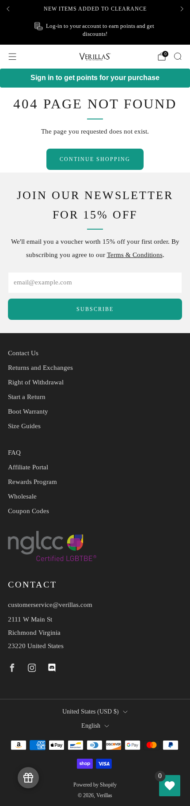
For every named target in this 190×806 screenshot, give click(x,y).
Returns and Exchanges (40, 367)
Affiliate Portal (28, 467)
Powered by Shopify (95, 785)
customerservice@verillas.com (50, 604)
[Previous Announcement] (8, 9)
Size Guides (24, 426)
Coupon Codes (28, 510)
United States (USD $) (90, 711)
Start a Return (27, 396)
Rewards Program (32, 481)
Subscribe (95, 309)
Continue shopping (95, 159)
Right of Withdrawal (36, 382)
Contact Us (23, 353)
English (90, 725)
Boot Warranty (28, 411)
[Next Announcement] (182, 9)
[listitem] (95, 9)
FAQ (14, 452)
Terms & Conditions (135, 254)
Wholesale (22, 496)
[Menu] (12, 56)
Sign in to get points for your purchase (95, 77)
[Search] (177, 56)
